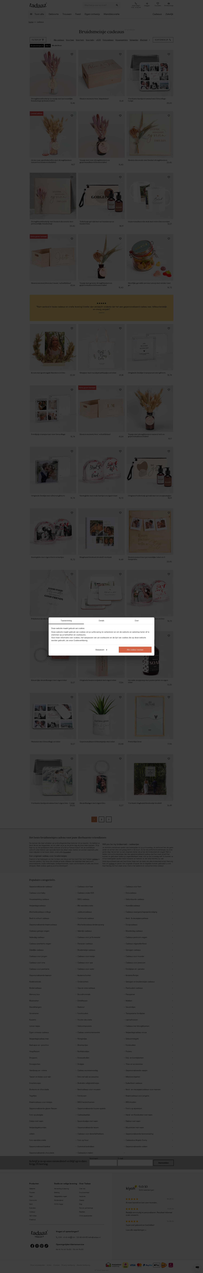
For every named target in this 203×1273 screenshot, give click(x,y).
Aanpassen (100, 649)
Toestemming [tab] (66, 620)
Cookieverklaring (80, 640)
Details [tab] (101, 620)
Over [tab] (137, 620)
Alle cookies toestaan (135, 649)
